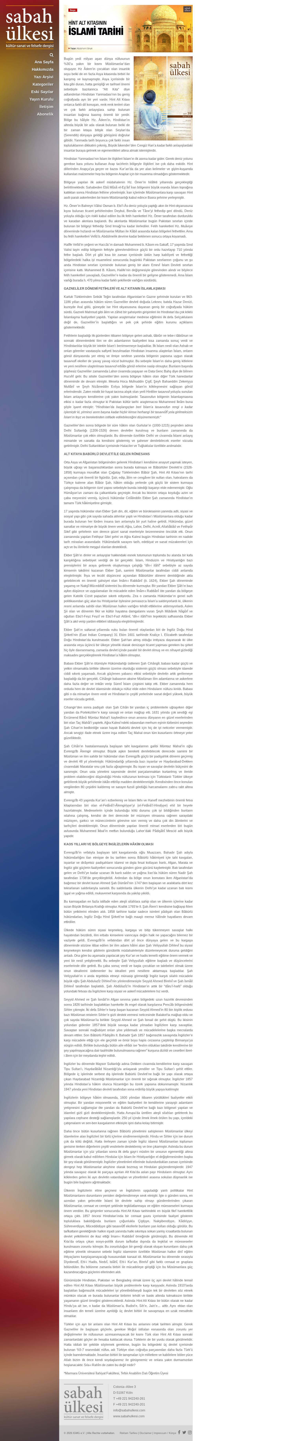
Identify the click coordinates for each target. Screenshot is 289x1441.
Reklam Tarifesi (128, 1433)
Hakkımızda (42, 69)
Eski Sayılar (42, 92)
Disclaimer (146, 1433)
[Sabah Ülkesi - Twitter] (184, 1432)
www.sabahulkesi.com (128, 1416)
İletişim (46, 107)
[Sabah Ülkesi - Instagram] (190, 1432)
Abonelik (45, 114)
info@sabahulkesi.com (129, 1410)
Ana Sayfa (44, 62)
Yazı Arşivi (43, 77)
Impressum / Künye (165, 1433)
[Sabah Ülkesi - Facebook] (179, 1432)
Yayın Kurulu (41, 99)
